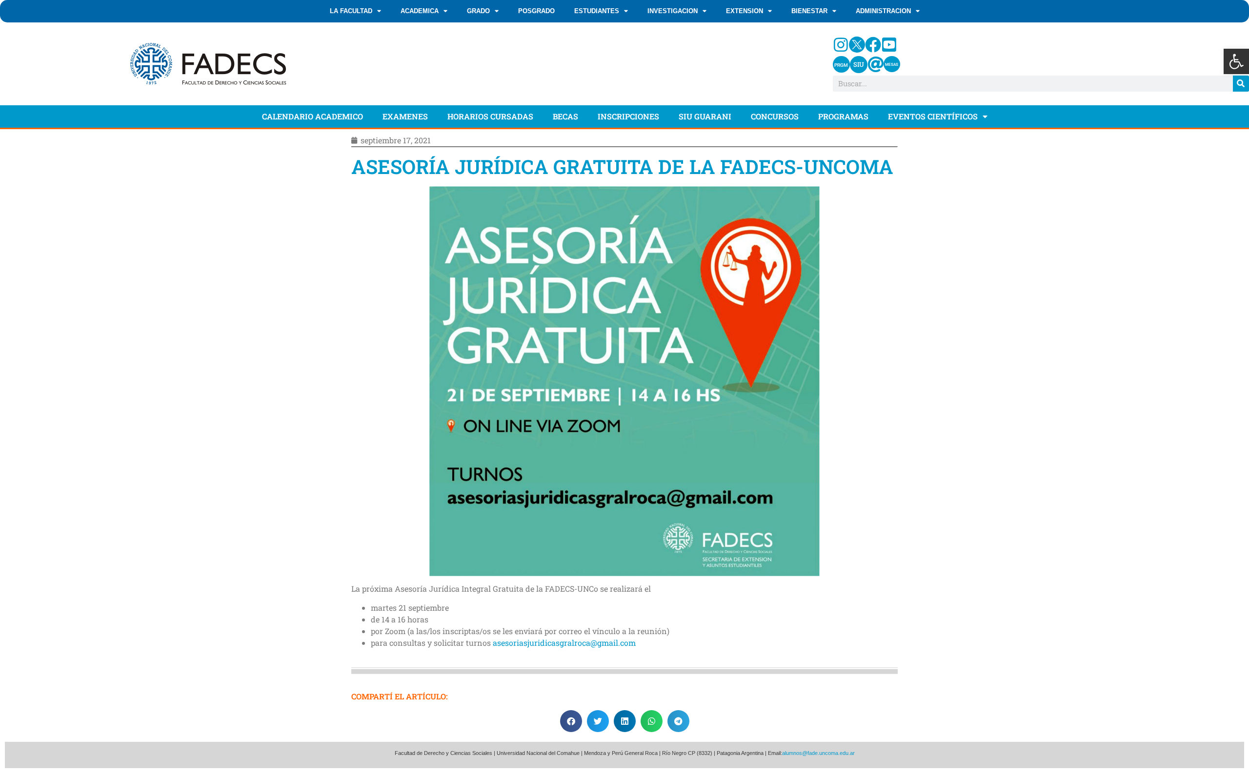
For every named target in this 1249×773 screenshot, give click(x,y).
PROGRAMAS (843, 116)
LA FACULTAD (351, 11)
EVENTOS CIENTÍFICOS (933, 116)
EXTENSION (744, 11)
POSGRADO (536, 11)
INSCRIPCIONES (628, 116)
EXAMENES (405, 116)
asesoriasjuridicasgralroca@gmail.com (564, 643)
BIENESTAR (809, 11)
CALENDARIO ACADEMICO (312, 116)
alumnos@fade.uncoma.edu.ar (818, 753)
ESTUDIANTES (596, 11)
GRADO (478, 11)
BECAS (565, 116)
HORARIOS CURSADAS (490, 116)
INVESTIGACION (672, 11)
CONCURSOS (775, 116)
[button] (1236, 61)
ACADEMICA (420, 11)
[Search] (1241, 84)
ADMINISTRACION (883, 11)
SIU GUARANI (705, 116)
